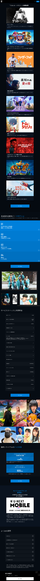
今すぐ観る (20, 206)
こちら (20, 339)
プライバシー (12, 575)
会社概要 (9, 575)
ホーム (6, 575)
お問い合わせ (16, 575)
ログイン (38, 1)
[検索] (35, 1)
